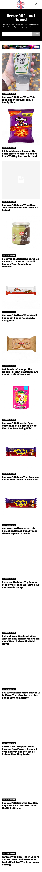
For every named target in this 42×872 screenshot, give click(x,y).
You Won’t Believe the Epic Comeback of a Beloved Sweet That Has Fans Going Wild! (20, 426)
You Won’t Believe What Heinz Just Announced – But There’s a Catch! (20, 208)
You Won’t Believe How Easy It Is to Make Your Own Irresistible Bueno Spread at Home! (21, 695)
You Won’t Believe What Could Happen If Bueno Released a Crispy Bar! (19, 318)
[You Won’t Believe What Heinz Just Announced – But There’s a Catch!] (21, 180)
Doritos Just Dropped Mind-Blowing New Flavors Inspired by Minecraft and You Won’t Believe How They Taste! (19, 750)
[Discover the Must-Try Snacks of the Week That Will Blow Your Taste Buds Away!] (21, 557)
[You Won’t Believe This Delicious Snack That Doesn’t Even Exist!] (21, 452)
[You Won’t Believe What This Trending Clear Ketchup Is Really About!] (21, 72)
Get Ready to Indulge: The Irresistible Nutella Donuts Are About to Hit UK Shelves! (20, 372)
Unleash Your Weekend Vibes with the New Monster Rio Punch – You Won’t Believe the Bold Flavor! (21, 640)
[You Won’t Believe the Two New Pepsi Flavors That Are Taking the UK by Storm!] (21, 777)
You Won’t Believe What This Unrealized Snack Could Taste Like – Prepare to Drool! (19, 531)
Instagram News (9, 94)
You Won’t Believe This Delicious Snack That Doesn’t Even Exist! (20, 478)
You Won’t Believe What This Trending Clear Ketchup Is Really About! (18, 100)
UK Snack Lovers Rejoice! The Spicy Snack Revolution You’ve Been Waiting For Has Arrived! (20, 154)
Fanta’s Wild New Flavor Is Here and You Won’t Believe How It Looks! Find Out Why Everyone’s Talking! (20, 860)
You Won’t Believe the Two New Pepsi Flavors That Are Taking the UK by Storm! (20, 806)
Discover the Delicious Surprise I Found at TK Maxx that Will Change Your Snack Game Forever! (20, 262)
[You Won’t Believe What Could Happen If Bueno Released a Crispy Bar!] (21, 290)
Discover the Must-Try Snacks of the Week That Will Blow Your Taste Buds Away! (21, 585)
